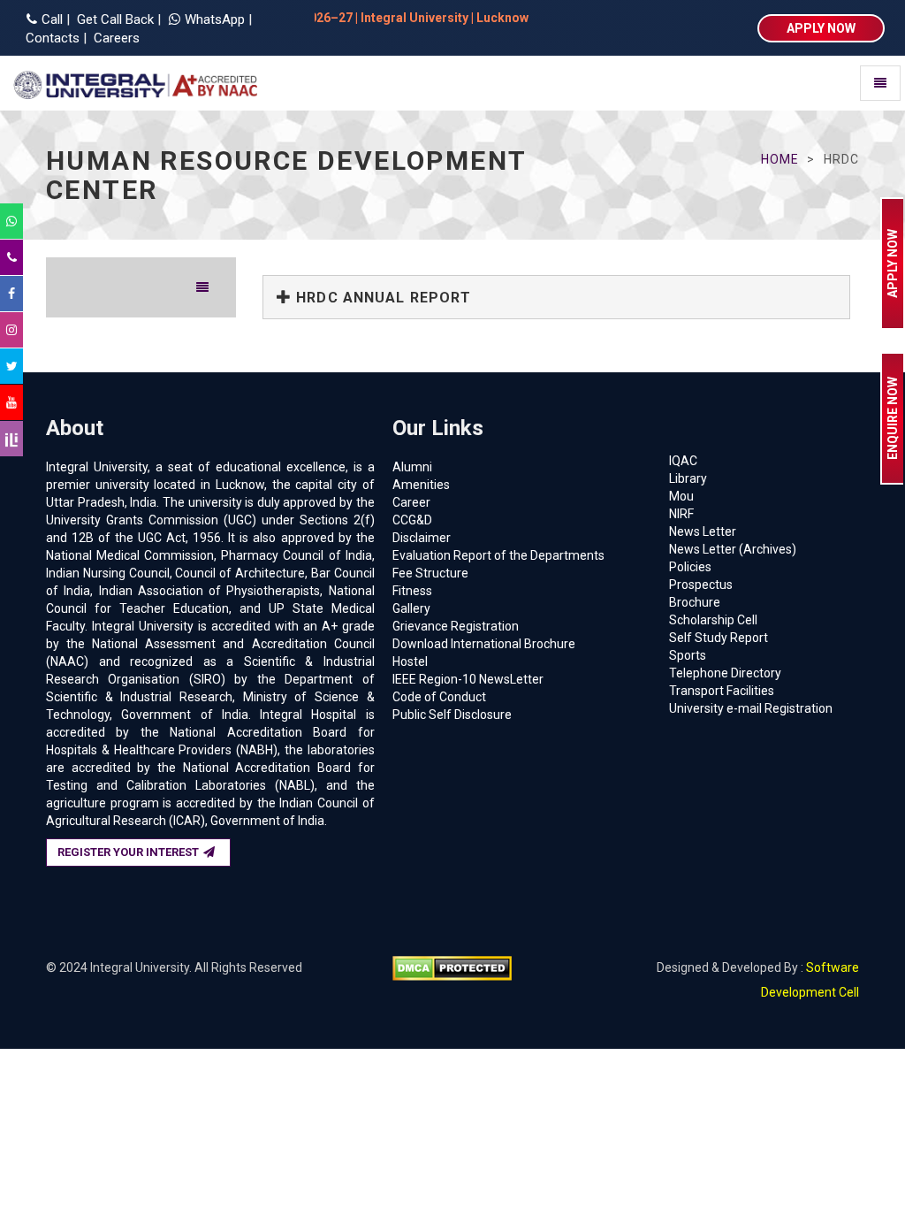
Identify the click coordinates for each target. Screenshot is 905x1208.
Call (52, 19)
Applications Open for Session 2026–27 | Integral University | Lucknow (670, 18)
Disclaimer (421, 538)
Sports (687, 655)
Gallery (411, 608)
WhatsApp (216, 19)
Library (688, 478)
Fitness (412, 591)
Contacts (51, 38)
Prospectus (701, 584)
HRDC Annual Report (381, 297)
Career (411, 502)
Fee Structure (430, 573)
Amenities (421, 485)
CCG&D (412, 520)
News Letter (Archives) (732, 549)
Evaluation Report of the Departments (498, 555)
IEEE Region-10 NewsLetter (468, 679)
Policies (690, 567)
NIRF (681, 514)
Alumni (412, 467)
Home (780, 159)
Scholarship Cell (713, 620)
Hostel (410, 661)
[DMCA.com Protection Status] (452, 967)
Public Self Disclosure (452, 714)
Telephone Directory (725, 673)
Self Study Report (718, 638)
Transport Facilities (721, 691)
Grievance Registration (455, 626)
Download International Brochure (483, 644)
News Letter (702, 531)
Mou (681, 496)
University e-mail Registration (751, 708)
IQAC (683, 461)
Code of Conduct (439, 697)
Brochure (694, 602)
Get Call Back (113, 19)
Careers (115, 38)
